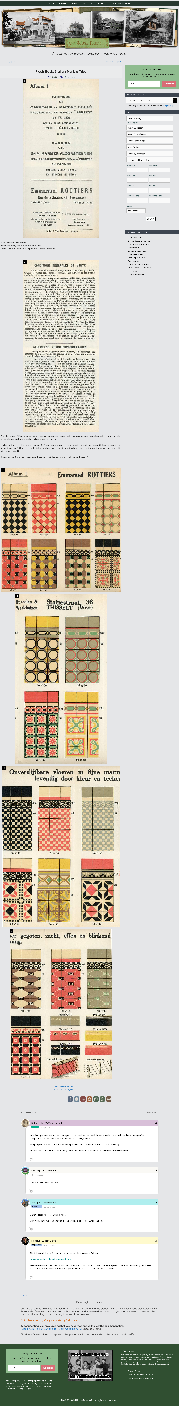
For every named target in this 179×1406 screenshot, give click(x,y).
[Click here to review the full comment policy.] (51, 1328)
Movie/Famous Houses (138, 251)
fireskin (35, 1170)
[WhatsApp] (102, 1099)
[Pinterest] (83, 1099)
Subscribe (168, 84)
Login (74, 3)
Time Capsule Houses (138, 258)
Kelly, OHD (37, 1123)
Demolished (133, 247)
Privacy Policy (134, 1371)
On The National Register (139, 241)
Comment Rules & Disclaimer (141, 1378)
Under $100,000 (134, 237)
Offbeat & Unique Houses (139, 264)
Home (51, 3)
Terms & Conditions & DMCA (140, 1374)
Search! (150, 219)
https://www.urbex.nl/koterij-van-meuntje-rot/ (50, 1259)
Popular (86, 3)
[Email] (108, 1099)
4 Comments (69, 77)
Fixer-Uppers (133, 261)
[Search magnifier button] (175, 100)
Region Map (168, 105)
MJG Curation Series (121, 3)
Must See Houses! (136, 254)
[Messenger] (76, 1099)
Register (63, 3)
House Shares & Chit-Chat (139, 268)
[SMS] (96, 1099)
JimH (34, 1202)
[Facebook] (70, 1099)
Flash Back (132, 271)
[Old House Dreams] (89, 27)
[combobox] (149, 118)
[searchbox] (149, 118)
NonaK (35, 1240)
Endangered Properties (138, 244)
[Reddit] (89, 1099)
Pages (101, 3)
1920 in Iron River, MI (113, 62)
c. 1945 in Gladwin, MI (9, 62)
